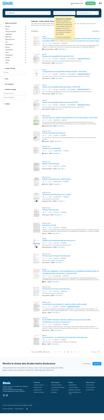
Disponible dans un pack (83, 58)
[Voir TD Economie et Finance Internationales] (66, 292)
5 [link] (71, 352)
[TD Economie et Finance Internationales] (36, 292)
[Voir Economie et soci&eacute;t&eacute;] (66, 228)
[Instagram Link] (4, 395)
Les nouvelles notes (90, 387)
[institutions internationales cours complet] (36, 197)
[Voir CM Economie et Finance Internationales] (66, 259)
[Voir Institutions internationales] (66, 151)
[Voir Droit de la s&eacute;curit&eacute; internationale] (66, 136)
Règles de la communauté (74, 390)
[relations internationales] (36, 212)
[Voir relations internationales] (66, 213)
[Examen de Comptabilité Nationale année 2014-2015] (36, 105)
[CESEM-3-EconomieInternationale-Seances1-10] (36, 243)
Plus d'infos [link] (62, 49)
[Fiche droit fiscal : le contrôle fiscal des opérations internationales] (36, 340)
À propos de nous (38, 390)
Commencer (97, 363)
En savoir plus (86, 363)
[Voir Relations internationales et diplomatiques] (66, 182)
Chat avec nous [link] (54, 390)
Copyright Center (72, 385)
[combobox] (64, 13)
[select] (96, 31)
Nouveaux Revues (90, 390)
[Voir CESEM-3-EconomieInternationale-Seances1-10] (66, 243)
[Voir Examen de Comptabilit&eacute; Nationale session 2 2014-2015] (66, 90)
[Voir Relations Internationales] (66, 167)
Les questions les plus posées (58, 387)
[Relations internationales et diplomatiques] (36, 182)
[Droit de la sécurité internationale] (36, 136)
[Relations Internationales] (36, 166)
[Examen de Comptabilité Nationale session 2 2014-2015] (36, 90)
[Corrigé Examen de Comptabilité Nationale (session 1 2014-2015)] (36, 74)
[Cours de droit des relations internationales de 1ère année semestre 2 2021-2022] (36, 120)
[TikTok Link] (7, 395)
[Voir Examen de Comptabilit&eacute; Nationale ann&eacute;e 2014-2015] (66, 105)
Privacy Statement (19, 408)
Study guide (54, 392)
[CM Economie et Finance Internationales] (36, 259)
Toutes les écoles (90, 385)
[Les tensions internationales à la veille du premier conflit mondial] (36, 307)
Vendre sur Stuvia (38, 387)
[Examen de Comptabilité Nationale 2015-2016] (36, 59)
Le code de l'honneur (73, 387)
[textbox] (64, 13)
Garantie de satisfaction (56, 385)
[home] (8, 3)
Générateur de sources (39, 392)
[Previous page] (54, 352)
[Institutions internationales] (36, 151)
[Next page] (78, 352)
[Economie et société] (36, 228)
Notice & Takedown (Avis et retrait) (75, 393)
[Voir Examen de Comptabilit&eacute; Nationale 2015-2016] (66, 59)
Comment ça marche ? (39, 385)
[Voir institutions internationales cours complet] (66, 197)
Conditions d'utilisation (8, 408)
